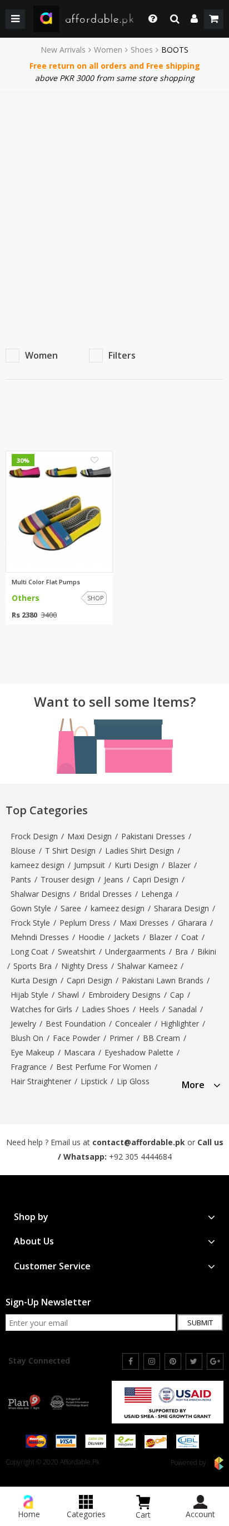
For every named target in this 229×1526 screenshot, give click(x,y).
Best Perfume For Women (103, 1066)
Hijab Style (29, 994)
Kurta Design (34, 980)
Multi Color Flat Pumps (46, 582)
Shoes (142, 50)
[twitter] (194, 1361)
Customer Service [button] (52, 1266)
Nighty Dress (84, 966)
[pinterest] (173, 1361)
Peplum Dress (84, 922)
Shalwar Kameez (147, 966)
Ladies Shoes (106, 1009)
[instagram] (151, 1361)
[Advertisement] (114, 212)
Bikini (206, 951)
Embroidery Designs (124, 994)
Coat (189, 937)
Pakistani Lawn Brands (162, 980)
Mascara (79, 1052)
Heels (149, 1009)
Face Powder (76, 1038)
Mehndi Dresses (40, 937)
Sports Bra (32, 966)
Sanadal (182, 1009)
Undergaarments (135, 951)
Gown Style (31, 908)
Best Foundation (76, 1023)
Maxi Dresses (144, 922)
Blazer (179, 865)
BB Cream (161, 1038)
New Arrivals (63, 50)
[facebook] (130, 1361)
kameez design (37, 865)
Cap (177, 994)
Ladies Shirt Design (139, 850)
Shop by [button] (31, 1217)
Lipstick (94, 1081)
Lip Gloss (133, 1081)
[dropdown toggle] (150, 19)
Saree (71, 908)
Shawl (68, 994)
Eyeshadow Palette (138, 1052)
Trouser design (67, 879)
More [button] (193, 1085)
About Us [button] (34, 1241)
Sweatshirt (77, 951)
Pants (21, 879)
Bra (181, 951)
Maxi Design (89, 836)
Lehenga (156, 894)
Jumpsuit (89, 865)
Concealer (133, 1023)
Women (108, 50)
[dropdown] (194, 19)
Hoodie (91, 937)
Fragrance (29, 1066)
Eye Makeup (32, 1052)
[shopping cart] (213, 19)
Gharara (192, 922)
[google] (215, 1361)
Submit (200, 1323)
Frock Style (30, 922)
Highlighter (180, 1023)
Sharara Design (181, 908)
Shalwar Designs (40, 894)
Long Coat (29, 951)
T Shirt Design (70, 850)
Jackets (127, 937)
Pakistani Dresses (153, 836)
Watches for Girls (41, 1009)
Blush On (27, 1038)
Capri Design (155, 879)
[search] (175, 19)
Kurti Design (136, 865)
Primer (121, 1038)
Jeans (113, 879)
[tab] (201, 1083)
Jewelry (23, 1023)
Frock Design (34, 836)
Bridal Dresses (105, 894)
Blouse (23, 850)
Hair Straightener (41, 1081)
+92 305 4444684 (140, 1156)
